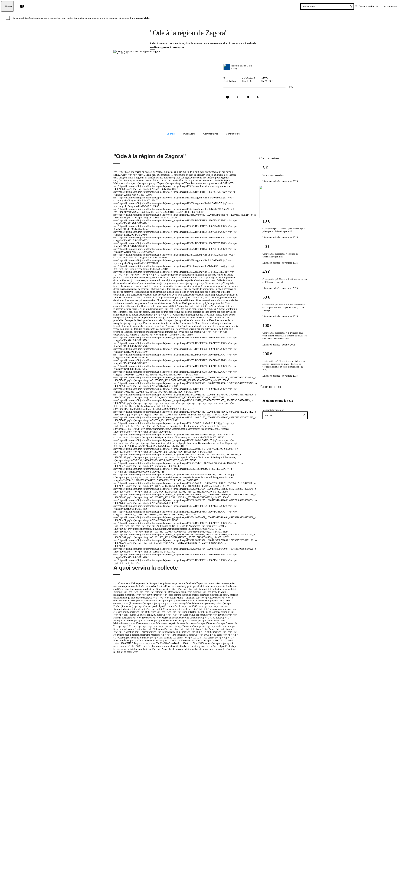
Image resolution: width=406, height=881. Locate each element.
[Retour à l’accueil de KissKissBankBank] (20, 6)
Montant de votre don (273, 410)
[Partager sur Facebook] (238, 97)
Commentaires (210, 133)
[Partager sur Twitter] (248, 97)
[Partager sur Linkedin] (258, 97)
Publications (189, 133)
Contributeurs (233, 133)
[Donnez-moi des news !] (227, 97)
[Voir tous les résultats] (350, 6)
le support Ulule (140, 18)
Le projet (171, 133)
